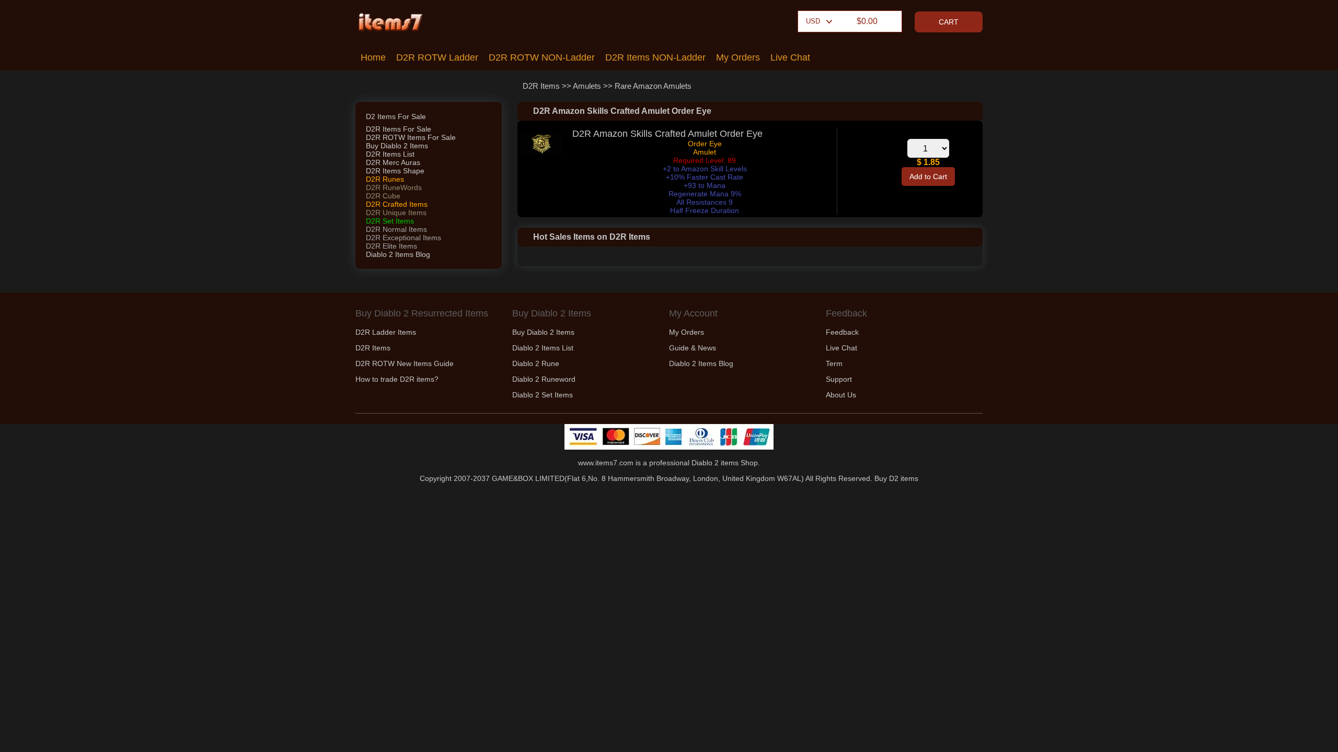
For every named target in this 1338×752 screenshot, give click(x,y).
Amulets (587, 85)
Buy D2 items (896, 478)
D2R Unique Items (396, 212)
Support (839, 379)
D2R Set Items (390, 221)
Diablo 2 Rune (535, 363)
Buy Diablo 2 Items (397, 146)
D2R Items (541, 85)
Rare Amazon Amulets (653, 85)
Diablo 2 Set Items (542, 395)
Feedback (842, 332)
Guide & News (692, 348)
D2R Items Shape (395, 171)
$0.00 (867, 21)
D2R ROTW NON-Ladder (542, 57)
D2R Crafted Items (397, 204)
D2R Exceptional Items (403, 237)
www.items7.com (605, 463)
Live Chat (790, 57)
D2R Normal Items (396, 229)
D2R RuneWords (394, 187)
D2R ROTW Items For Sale (411, 137)
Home (373, 57)
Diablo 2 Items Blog (398, 254)
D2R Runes (385, 179)
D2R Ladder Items (385, 332)
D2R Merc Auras (393, 162)
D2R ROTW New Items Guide (404, 363)
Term (834, 363)
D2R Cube (383, 196)
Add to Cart (928, 176)
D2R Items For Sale (398, 129)
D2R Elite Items (391, 246)
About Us (841, 395)
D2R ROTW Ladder (437, 57)
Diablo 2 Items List (542, 348)
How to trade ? (397, 379)
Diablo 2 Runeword (543, 379)
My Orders (738, 57)
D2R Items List (390, 154)
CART (949, 22)
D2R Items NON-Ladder (655, 57)
